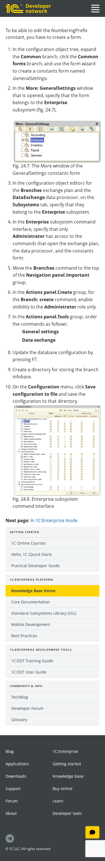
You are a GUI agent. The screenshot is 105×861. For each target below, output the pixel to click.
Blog (10, 751)
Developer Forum (27, 708)
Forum (12, 801)
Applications (17, 763)
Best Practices (24, 635)
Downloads (16, 776)
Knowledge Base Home (33, 590)
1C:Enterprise (65, 751)
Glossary (19, 719)
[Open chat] (92, 832)
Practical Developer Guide (35, 565)
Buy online (63, 788)
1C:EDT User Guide (28, 672)
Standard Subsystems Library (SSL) (43, 613)
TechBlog (19, 697)
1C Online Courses (28, 543)
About (11, 813)
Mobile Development (30, 624)
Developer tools (67, 813)
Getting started (67, 763)
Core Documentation (30, 602)
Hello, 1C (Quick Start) (31, 554)
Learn (58, 801)
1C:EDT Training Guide (32, 660)
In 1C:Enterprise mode (54, 520)
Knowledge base (68, 776)
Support (13, 788)
